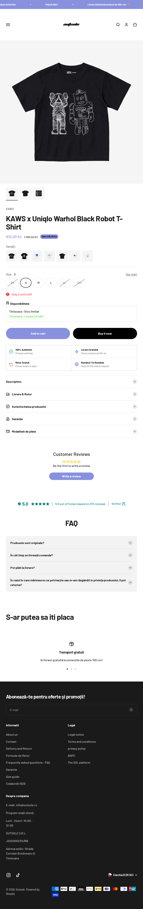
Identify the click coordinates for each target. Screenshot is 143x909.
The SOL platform (79, 762)
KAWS (10, 209)
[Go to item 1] (12, 193)
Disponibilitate (19, 303)
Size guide (12, 776)
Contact (11, 741)
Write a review (71, 476)
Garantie (11, 769)
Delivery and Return (19, 748)
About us (12, 734)
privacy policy (77, 748)
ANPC (71, 755)
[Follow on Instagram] (8, 875)
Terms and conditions (82, 741)
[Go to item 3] (39, 193)
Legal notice (76, 734)
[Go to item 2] (25, 193)
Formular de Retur (18, 755)
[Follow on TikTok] (17, 875)
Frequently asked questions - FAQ (28, 762)
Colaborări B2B (16, 783)
